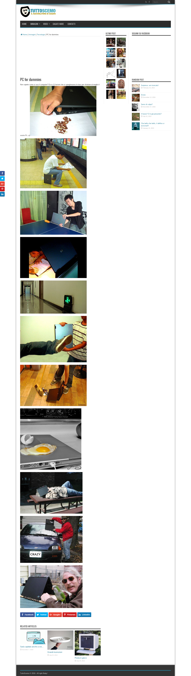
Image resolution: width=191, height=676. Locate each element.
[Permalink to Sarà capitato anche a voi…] (33, 644)
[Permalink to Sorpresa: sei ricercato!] (136, 91)
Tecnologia (41, 35)
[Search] (169, 2)
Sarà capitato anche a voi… (32, 647)
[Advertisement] (60, 56)
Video (45, 24)
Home (24, 24)
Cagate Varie (58, 24)
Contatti (71, 24)
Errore (143, 95)
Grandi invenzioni (54, 652)
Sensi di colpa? (147, 104)
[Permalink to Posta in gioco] (88, 655)
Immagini (34, 24)
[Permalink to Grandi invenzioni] (60, 649)
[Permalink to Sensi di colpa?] (136, 110)
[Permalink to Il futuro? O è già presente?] (136, 120)
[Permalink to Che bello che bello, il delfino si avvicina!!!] (136, 129)
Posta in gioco (81, 658)
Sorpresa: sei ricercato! (150, 85)
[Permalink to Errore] (136, 101)
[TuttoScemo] (38, 15)
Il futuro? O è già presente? (151, 114)
